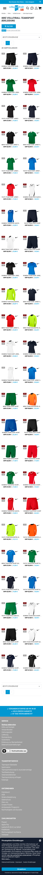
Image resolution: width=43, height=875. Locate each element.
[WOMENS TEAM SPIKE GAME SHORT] (11, 64)
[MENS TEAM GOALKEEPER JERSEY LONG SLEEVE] (32, 325)
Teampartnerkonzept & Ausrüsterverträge (17, 770)
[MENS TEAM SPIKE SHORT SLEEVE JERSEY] (11, 561)
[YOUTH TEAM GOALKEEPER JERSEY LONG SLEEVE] (11, 535)
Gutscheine (6, 740)
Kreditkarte (5, 830)
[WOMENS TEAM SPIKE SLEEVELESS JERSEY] (32, 195)
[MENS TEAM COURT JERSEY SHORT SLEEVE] (11, 142)
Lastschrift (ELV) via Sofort (11, 827)
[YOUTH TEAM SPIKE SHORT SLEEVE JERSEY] (32, 561)
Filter (9, 26)
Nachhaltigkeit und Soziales (12, 810)
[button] (5, 8)
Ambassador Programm (10, 807)
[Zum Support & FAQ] (32, 8)
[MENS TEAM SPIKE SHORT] (11, 456)
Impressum (6, 792)
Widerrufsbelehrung (9, 797)
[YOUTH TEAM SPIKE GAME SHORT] (11, 613)
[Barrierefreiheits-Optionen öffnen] (4, 751)
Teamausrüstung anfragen (11, 777)
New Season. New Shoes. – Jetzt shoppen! (21, 2)
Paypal (4, 822)
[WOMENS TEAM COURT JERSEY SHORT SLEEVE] (11, 90)
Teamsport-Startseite (9, 765)
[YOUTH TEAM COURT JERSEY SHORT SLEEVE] (11, 116)
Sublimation (6, 767)
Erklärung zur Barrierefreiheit (12, 742)
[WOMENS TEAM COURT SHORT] (11, 430)
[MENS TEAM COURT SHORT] (32, 247)
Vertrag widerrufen (9, 725)
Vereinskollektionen (9, 775)
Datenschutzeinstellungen (11, 745)
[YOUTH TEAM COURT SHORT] (32, 221)
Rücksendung (7, 737)
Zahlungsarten (7, 732)
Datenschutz (6, 800)
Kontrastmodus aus (19, 751)
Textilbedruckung (8, 772)
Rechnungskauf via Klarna (11, 832)
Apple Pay (5, 825)
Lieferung (5, 735)
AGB (3, 795)
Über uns (5, 802)
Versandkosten (7, 730)
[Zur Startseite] (16, 8)
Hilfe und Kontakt (8, 727)
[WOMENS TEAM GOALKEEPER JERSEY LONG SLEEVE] (11, 299)
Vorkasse (5, 835)
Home (3, 13)
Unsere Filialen (7, 805)
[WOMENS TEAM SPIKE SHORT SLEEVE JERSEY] (11, 482)
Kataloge (5, 780)
